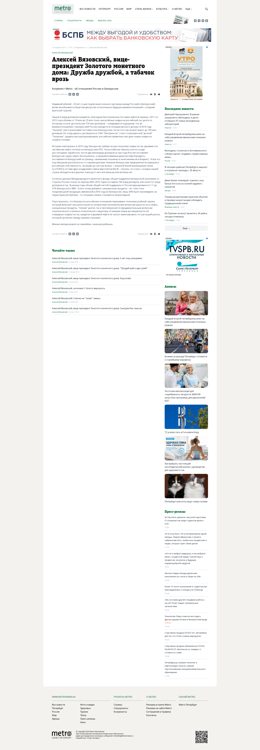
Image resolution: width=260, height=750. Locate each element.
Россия (118, 8)
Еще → (186, 228)
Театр (83, 715)
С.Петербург (169, 174)
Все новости (87, 8)
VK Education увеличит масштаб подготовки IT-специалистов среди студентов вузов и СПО (185, 520)
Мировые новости (172, 207)
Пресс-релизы (87, 718)
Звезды (90, 20)
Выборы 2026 (105, 20)
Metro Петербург (188, 704)
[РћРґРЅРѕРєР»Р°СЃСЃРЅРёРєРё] (155, 94)
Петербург (105, 8)
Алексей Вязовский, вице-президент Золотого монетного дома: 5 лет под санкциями (97, 258)
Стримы (58, 20)
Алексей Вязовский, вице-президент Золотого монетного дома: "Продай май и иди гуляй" (99, 268)
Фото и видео (87, 704)
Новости (168, 128)
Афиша (55, 718)
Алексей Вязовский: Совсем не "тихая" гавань (76, 298)
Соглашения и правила (158, 711)
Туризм (84, 711)
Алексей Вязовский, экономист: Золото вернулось (78, 288)
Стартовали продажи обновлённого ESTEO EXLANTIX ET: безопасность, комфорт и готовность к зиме (185, 649)
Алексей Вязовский (98, 47)
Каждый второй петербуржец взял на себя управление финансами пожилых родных (185, 137)
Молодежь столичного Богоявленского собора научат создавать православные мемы (186, 154)
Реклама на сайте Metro (159, 708)
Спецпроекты (74, 20)
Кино (83, 722)
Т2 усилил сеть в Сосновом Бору (182, 432)
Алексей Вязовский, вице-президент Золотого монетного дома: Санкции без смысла (97, 308)
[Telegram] (158, 94)
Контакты (151, 715)
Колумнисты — (81, 47)
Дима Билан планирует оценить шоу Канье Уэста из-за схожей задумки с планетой (184, 183)
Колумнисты (120, 711)
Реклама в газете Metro (158, 704)
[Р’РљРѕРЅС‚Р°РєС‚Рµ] (151, 94)
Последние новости (179, 109)
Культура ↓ (162, 8)
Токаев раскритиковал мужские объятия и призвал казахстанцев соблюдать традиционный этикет (186, 200)
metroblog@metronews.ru (123, 736)
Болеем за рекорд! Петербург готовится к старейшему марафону (186, 358)
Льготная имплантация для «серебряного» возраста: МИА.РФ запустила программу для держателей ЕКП (185, 396)
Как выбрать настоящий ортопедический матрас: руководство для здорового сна (185, 467)
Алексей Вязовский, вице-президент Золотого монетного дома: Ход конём (91, 278)
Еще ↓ (189, 8)
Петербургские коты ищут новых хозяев (186, 501)
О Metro (177, 8)
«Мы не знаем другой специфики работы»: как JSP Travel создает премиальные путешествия (185, 603)
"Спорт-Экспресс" (93, 738)
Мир (129, 8)
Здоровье (85, 708)
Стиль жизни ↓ (144, 8)
